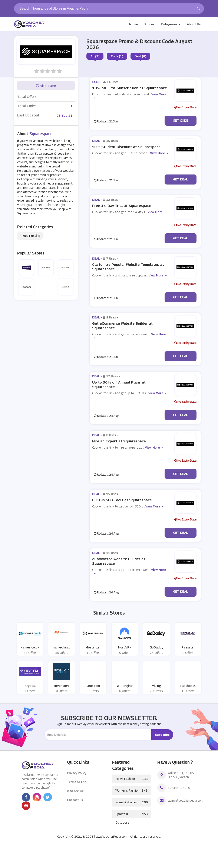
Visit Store (47, 85)
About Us (194, 24)
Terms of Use (76, 782)
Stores (149, 24)
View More (157, 153)
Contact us (75, 800)
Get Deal (180, 179)
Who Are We (75, 791)
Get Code (180, 120)
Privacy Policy (76, 773)
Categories (169, 24)
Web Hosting (30, 235)
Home (133, 24)
